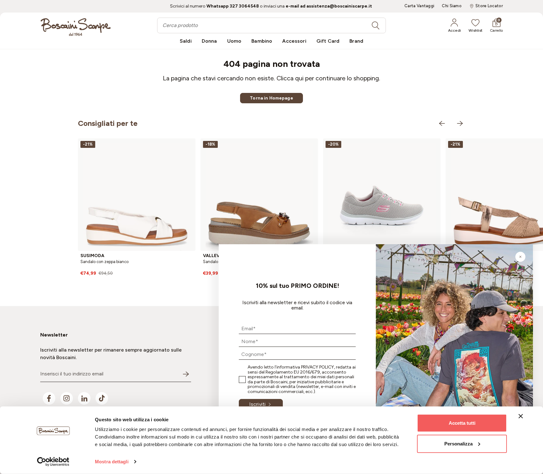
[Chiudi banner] (520, 416)
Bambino (261, 41)
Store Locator (489, 6)
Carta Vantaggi (419, 6)
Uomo (234, 41)
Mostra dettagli (112, 461)
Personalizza (458, 443)
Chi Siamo (452, 6)
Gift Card (327, 41)
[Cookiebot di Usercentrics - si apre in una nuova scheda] (53, 461)
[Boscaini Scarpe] (75, 27)
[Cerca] (375, 25)
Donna (209, 41)
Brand (356, 41)
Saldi (186, 41)
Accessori (294, 41)
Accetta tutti (462, 423)
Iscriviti (257, 404)
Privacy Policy (317, 367)
